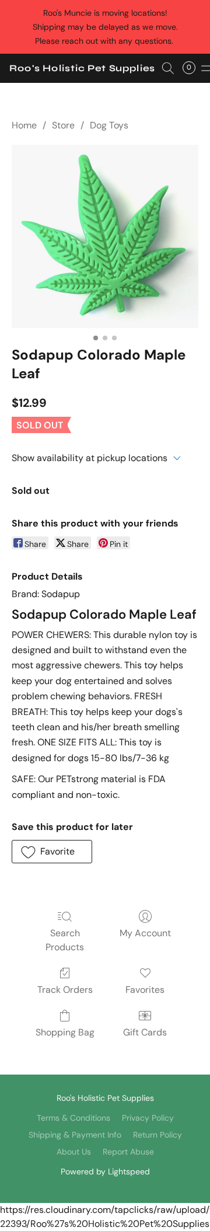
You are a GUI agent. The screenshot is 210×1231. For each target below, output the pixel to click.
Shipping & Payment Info (75, 1134)
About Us (74, 1151)
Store (63, 125)
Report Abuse (128, 1151)
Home (24, 125)
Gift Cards (145, 1032)
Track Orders (65, 990)
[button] (82, 68)
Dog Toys (109, 125)
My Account (145, 933)
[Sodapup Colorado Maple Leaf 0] (105, 236)
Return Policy (157, 1134)
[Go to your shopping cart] (192, 68)
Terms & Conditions (73, 1118)
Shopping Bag (65, 1032)
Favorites (144, 990)
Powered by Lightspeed (105, 1171)
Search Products (65, 940)
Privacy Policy (148, 1118)
